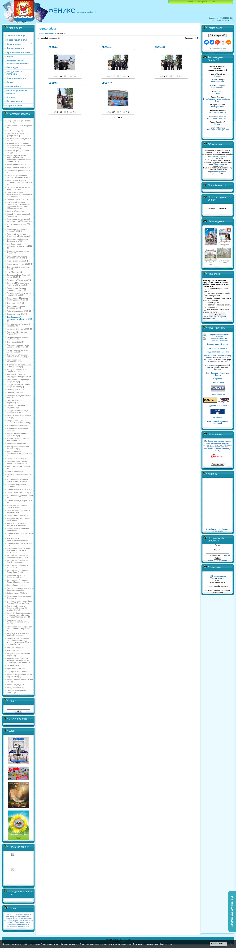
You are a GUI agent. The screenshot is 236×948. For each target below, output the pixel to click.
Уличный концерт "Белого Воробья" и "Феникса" (17, 462)
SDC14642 (54, 47)
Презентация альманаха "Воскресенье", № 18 (17, 257)
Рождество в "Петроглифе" (18, 280)
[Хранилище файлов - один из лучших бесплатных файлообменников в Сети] (18, 880)
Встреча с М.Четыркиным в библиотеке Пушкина (18, 284)
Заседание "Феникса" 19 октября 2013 (16, 371)
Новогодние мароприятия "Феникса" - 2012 (17, 230)
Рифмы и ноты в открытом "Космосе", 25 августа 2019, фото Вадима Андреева (18, 660)
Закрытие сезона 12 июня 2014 (19, 475)
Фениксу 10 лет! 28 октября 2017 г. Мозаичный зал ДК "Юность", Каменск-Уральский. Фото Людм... (19, 641)
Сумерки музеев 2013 (16, 314)
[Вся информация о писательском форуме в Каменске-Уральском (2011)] (18, 808)
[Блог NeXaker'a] (18, 764)
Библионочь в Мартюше (16, 444)
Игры (217, 93)
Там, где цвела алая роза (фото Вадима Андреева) (20, 589)
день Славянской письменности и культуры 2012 (19, 245)
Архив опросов (220, 317)
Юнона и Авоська (217, 395)
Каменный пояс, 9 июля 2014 (18, 489)
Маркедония (218, 417)
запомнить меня (215, 555)
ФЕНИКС (61, 10)
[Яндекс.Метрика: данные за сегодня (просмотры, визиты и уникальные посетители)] (218, 576)
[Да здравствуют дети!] (225, 402)
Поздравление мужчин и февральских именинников (18, 422)
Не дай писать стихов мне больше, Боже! (217, 100)
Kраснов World (211, 365)
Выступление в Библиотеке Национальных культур (18, 556)
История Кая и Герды (217, 112)
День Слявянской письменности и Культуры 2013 (19, 318)
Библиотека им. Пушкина (217, 344)
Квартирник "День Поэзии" (17, 672)
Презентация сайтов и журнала (19, 126)
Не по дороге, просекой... (217, 118)
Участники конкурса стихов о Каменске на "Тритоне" (19, 346)
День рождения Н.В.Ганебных (19, 467)
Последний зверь (217, 107)
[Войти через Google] (223, 42)
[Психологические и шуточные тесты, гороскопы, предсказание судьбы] (18, 865)
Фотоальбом (51, 33)
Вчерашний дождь (14, 685)
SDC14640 (160, 47)
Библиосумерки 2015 (15, 593)
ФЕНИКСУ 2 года (13, 131)
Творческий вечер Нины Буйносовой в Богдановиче (18, 235)
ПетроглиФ (217, 379)
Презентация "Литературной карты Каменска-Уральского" (18, 220)
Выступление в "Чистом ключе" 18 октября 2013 (19, 366)
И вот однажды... (217, 87)
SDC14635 (54, 83)
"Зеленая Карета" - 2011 (16, 199)
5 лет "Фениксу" (13, 272)
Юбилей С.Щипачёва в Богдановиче (16, 407)
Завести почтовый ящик (217, 561)
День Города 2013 (14, 342)
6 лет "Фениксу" (13, 393)
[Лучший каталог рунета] (217, 414)
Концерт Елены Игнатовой (17, 492)
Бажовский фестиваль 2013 (18, 329)
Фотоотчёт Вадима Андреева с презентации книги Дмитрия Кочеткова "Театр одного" (19, 615)
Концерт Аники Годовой (16, 515)
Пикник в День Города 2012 (18, 264)
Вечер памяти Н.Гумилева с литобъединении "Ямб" (18, 299)
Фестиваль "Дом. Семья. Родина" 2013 (17, 333)
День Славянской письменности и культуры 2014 (19, 453)
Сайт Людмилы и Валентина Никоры (217, 374)
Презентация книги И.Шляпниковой (14, 361)
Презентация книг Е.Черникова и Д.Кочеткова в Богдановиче (19, 628)
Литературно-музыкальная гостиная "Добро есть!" (18, 635)
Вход (213, 2)
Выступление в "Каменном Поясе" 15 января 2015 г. (17, 581)
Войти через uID (217, 35)
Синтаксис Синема (217, 383)
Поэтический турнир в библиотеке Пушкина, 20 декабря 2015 (17, 608)
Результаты (208, 317)
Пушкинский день (14, 471)
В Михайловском (217, 82)
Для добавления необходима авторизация (217, 530)
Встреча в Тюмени (14, 211)
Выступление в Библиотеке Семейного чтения (18, 561)
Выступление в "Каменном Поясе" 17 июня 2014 (17, 480)
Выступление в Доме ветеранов (20, 496)
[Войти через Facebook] (212, 42)
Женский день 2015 (14, 585)
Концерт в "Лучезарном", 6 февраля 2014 (17, 412)
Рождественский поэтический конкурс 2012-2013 (19, 294)
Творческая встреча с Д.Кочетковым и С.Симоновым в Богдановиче (19, 194)
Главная (190, 2)
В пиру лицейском (14, 688)
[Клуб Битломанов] (18, 779)
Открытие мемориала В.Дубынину (15, 402)
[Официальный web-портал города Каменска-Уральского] (217, 340)
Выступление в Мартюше (17, 426)
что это (226, 555)
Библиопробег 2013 (14, 390)
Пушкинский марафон (16, 261)
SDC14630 (107, 83)
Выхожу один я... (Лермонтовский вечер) (16, 539)
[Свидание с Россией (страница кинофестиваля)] (18, 840)
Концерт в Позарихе (15, 458)
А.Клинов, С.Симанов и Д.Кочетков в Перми (16, 524)
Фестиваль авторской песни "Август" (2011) (18, 188)
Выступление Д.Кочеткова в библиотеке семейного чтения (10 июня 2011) (19, 146)
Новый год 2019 (13, 651)
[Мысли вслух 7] (224, 245)
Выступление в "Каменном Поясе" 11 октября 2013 (17, 356)
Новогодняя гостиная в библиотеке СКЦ (16, 576)
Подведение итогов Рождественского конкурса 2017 (18, 622)
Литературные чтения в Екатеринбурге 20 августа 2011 (19, 181)
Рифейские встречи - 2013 (17, 311)
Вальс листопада (14, 647)
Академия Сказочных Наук (218, 352)
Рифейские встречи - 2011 (17, 167)
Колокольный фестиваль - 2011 (19, 171)
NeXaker (66, 65)
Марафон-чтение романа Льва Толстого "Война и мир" (19, 602)
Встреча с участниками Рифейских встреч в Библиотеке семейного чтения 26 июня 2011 (19, 158)
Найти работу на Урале (217, 348)
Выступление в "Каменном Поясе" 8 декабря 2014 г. (17, 571)
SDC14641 (107, 47)
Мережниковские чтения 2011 (19, 224)
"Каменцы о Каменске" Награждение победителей (17, 376)
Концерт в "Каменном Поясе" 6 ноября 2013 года (19, 386)
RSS (232, 20)
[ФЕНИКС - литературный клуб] (217, 456)
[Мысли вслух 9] (224, 265)
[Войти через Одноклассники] (228, 42)
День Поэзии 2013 (14, 303)
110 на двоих (12, 665)
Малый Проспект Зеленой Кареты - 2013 (17, 351)
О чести (217, 124)
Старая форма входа (217, 48)
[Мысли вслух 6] (211, 245)
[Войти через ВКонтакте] (206, 42)
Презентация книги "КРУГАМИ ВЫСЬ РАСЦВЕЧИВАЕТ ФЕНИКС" (19, 550)
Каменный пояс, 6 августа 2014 (19, 501)
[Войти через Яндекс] (217, 42)
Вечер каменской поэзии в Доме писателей (17, 240)
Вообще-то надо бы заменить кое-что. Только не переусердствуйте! (217, 300)
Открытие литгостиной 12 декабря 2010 (17, 135)
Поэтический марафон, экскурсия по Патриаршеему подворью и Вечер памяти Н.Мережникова (18, 205)
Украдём (217, 76)
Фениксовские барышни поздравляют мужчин (16, 289)
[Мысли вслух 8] (210, 265)
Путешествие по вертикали (217, 130)
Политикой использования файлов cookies (152, 944)
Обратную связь (220, 156)
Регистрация (202, 2)
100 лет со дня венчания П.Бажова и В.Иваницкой (17, 176)
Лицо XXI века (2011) (15, 164)
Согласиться (218, 944)
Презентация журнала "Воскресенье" (16, 307)
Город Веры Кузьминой (16, 668)
